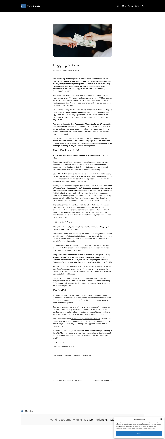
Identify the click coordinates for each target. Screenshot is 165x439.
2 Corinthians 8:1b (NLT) (86, 126)
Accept (139, 433)
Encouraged (58, 355)
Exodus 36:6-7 (76, 319)
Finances (77, 355)
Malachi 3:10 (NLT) (104, 262)
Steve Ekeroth (33, 6)
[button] (161, 419)
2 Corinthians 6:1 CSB (101, 419)
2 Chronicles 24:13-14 (91, 319)
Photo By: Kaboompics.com (63, 347)
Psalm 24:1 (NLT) (71, 229)
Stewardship (87, 355)
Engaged (68, 355)
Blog (77, 70)
